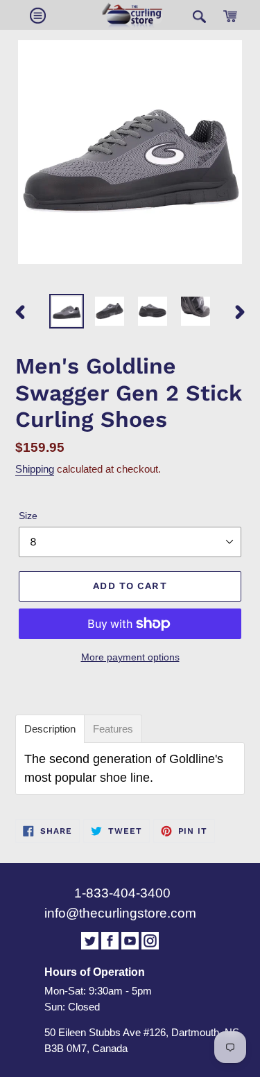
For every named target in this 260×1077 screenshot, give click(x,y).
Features (113, 729)
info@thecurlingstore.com (120, 913)
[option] (66, 311)
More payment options (130, 657)
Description (50, 729)
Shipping (34, 469)
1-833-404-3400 (122, 893)
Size (28, 515)
